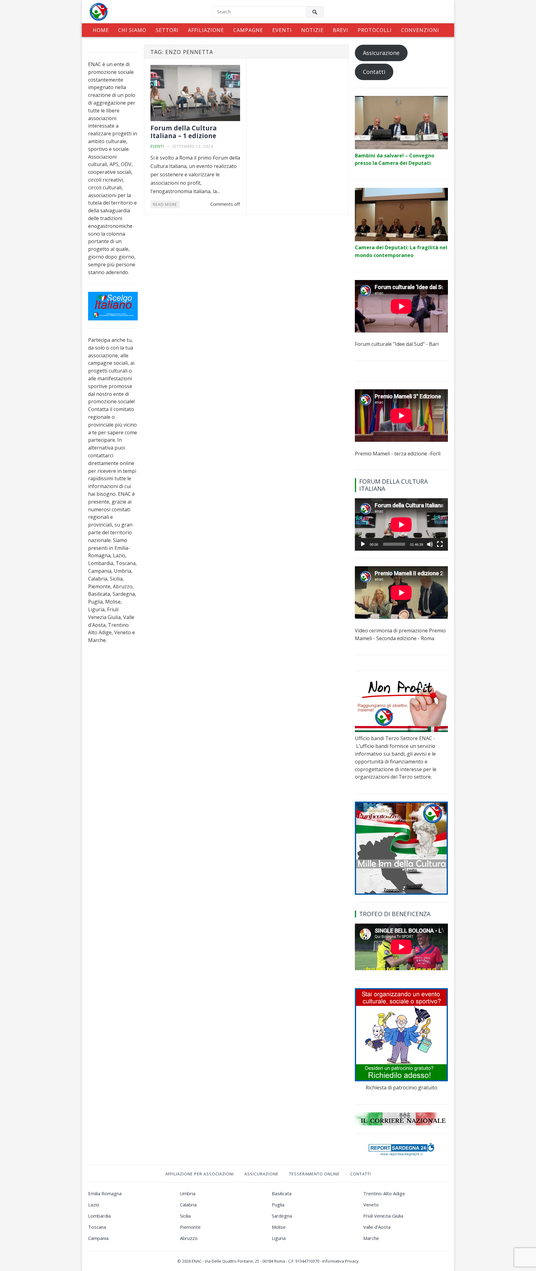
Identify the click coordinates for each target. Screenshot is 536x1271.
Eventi (282, 30)
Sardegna (282, 1216)
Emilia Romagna (105, 1193)
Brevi (340, 30)
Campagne (248, 30)
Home (101, 30)
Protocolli (375, 30)
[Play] (363, 544)
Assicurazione (381, 53)
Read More (165, 204)
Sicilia (185, 1216)
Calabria (188, 1204)
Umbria (187, 1193)
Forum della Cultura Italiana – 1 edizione (183, 132)
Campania (98, 1238)
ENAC (197, 1261)
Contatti (374, 71)
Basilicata (282, 1193)
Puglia (278, 1204)
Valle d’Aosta (377, 1227)
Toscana (97, 1227)
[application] (401, 524)
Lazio (93, 1204)
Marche (371, 1238)
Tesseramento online (314, 1174)
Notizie (312, 30)
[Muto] (430, 544)
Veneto (371, 1204)
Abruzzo (189, 1238)
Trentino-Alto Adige (384, 1193)
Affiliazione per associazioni (199, 1174)
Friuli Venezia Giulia (383, 1216)
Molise (279, 1227)
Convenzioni (420, 30)
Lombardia (99, 1216)
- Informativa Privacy (339, 1261)
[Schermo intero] (440, 544)
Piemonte (190, 1227)
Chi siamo (132, 30)
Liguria (279, 1238)
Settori (167, 30)
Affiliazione (206, 30)
